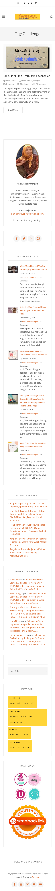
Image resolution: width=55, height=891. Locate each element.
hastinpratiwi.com (19, 635)
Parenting (14, 722)
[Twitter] (28, 3)
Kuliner (13, 747)
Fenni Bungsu (16, 593)
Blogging (10, 84)
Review (12, 729)
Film (23, 734)
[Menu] (18, 3)
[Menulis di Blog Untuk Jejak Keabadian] (27, 58)
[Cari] (51, 17)
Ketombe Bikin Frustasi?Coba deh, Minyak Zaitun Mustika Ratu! (33, 310)
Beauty (13, 734)
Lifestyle (12, 711)
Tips (24, 747)
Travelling (13, 742)
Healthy (24, 716)
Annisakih (15, 579)
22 (40, 84)
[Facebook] (25, 3)
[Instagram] (36, 3)
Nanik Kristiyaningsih (30, 80)
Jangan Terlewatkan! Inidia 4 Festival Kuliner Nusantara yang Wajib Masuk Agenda (28, 541)
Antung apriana (17, 607)
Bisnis (12, 716)
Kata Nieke (15, 621)
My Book (28, 703)
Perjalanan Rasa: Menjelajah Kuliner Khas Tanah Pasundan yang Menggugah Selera (27, 552)
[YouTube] (34, 884)
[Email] (41, 884)
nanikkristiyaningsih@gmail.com (27, 213)
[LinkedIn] (32, 3)
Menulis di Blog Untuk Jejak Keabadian (26, 75)
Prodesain (36, 877)
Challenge (24, 84)
